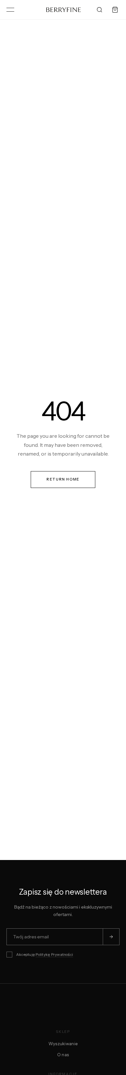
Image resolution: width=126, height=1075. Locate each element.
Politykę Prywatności (54, 954)
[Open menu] (10, 10)
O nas (63, 1054)
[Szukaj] (99, 9)
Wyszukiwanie (63, 1043)
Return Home (63, 479)
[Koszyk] (115, 9)
